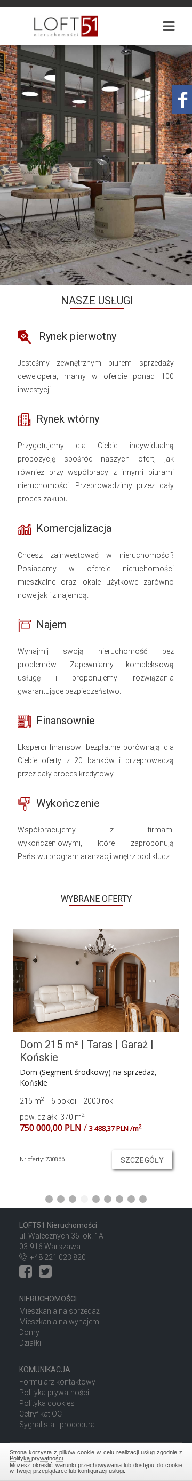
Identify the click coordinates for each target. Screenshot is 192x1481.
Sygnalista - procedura (57, 1424)
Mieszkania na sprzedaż (59, 1311)
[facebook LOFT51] (28, 1274)
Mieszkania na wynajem (59, 1321)
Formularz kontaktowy (57, 1382)
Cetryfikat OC (40, 1414)
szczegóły (142, 1160)
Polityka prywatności (54, 1392)
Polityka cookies (47, 1403)
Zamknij (96, 1460)
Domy (29, 1332)
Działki (30, 1343)
